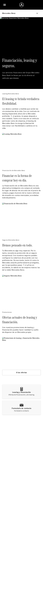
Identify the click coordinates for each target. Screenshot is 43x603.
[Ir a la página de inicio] (21, 4)
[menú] (4, 5)
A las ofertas (21, 372)
